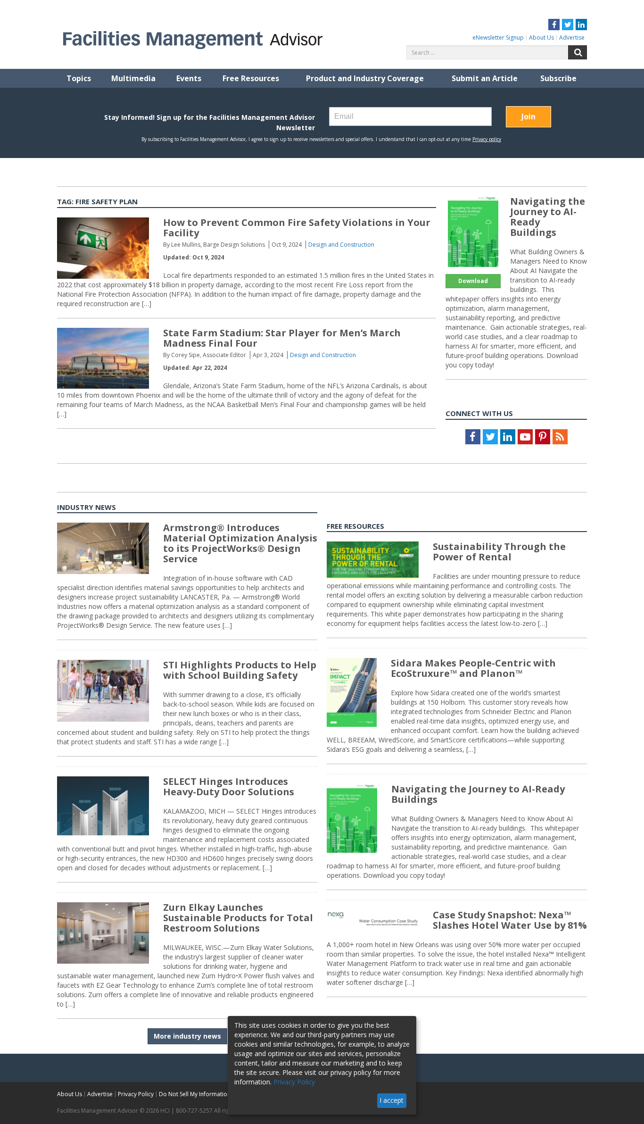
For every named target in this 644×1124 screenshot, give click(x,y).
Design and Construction (341, 245)
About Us (541, 37)
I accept (392, 1100)
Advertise (572, 37)
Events (188, 78)
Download (473, 281)
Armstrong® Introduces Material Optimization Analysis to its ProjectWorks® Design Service (240, 543)
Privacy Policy (136, 1094)
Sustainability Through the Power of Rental (499, 551)
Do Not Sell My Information (195, 1094)
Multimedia (133, 78)
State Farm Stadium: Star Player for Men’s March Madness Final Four (282, 338)
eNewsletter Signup (498, 37)
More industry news (187, 1036)
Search (577, 52)
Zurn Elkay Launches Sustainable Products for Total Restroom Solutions (238, 917)
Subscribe (558, 78)
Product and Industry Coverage (365, 78)
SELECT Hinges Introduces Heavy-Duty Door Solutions (228, 786)
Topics (78, 78)
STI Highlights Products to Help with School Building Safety (239, 670)
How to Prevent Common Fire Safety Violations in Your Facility (296, 227)
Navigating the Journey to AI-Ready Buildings (547, 217)
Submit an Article (485, 78)
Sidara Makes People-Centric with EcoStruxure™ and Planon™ (473, 668)
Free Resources (251, 78)
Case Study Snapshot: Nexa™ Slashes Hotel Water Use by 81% (510, 920)
